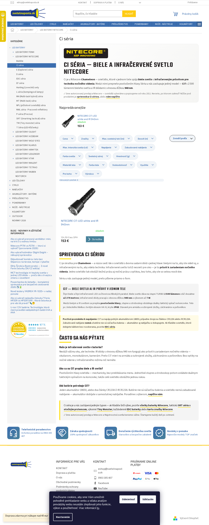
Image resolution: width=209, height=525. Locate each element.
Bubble (19, 61)
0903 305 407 (105, 478)
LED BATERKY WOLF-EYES (28, 140)
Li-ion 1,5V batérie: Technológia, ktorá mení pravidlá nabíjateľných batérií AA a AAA (31, 310)
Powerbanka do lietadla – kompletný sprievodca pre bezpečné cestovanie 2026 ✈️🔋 (30, 284)
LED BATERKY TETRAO (26, 167)
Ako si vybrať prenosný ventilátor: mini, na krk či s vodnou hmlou (31, 240)
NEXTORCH (21, 176)
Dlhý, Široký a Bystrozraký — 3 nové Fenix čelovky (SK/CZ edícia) (29, 267)
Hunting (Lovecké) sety (27, 87)
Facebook (103, 483)
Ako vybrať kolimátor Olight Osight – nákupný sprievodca (29, 253)
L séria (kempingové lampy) (29, 92)
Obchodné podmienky (68, 482)
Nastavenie (63, 517)
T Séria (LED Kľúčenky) (27, 127)
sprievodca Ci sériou (88, 96)
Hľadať (129, 13)
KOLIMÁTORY (18, 211)
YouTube (103, 488)
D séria (19, 74)
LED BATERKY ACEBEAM (27, 136)
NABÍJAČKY (17, 189)
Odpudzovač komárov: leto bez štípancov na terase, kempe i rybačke (30, 260)
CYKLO (15, 185)
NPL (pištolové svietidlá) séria (31, 105)
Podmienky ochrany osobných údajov (67, 488)
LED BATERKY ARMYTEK (27, 149)
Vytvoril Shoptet (189, 518)
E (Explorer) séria (24, 69)
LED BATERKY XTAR (25, 158)
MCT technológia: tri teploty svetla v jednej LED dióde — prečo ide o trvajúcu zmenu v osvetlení (31, 275)
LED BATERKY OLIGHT (26, 132)
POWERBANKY (19, 203)
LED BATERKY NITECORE (27, 56)
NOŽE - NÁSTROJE (21, 207)
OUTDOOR (17, 216)
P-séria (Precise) (24, 114)
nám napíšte (113, 96)
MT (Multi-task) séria (26, 101)
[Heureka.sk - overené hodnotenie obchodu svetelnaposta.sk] (32, 330)
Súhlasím (147, 499)
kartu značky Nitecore (160, 409)
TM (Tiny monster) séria (28, 123)
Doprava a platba (103, 2)
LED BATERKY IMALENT (26, 163)
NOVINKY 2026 (19, 220)
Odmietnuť (128, 499)
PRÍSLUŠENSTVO (20, 198)
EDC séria (21, 78)
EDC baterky (134, 409)
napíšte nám (155, 394)
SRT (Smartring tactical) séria (30, 118)
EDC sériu (110, 327)
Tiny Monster (104, 409)
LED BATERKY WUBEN (26, 172)
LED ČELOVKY (18, 180)
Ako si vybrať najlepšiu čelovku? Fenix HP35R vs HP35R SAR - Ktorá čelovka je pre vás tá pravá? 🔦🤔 (31, 300)
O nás (121, 2)
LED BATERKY (18, 47)
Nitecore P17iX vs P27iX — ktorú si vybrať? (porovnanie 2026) (28, 247)
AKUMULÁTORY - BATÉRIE (24, 194)
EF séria (20, 83)
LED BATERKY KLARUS (26, 145)
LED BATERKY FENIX (25, 52)
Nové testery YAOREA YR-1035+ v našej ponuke (31, 292)
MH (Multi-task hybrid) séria (29, 96)
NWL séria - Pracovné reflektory (32, 109)
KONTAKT (82, 2)
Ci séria (20, 65)
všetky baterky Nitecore (154, 405)
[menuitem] (17, 24)
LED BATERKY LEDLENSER (28, 154)
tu (98, 508)
